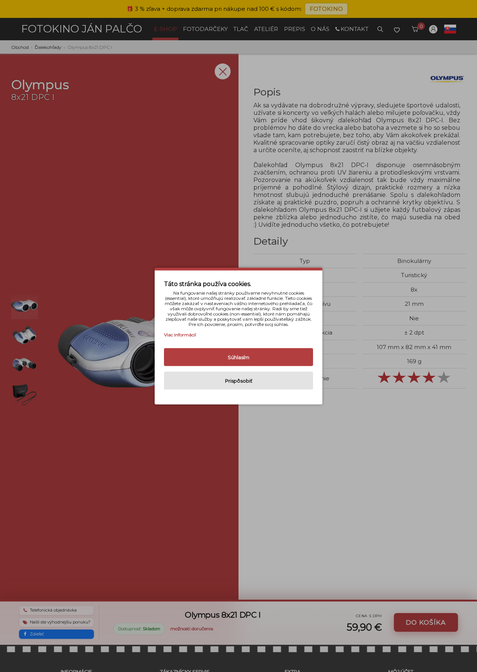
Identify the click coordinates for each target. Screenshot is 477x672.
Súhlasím (238, 357)
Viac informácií (180, 334)
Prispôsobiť (238, 381)
